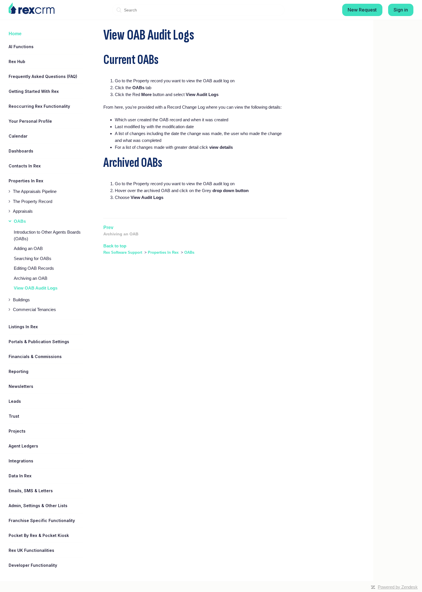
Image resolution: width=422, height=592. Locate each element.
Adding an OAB (28, 248)
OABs (189, 252)
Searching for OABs (32, 258)
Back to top (114, 245)
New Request (362, 10)
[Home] (32, 8)
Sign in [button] (401, 10)
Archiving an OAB (30, 278)
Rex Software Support (122, 252)
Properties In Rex (163, 252)
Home (15, 33)
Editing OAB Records (34, 268)
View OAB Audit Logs (35, 288)
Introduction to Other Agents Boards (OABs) (47, 235)
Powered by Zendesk (398, 587)
